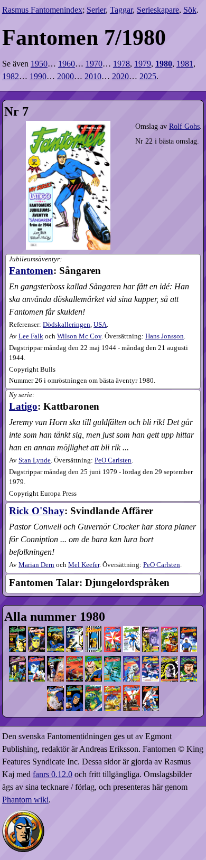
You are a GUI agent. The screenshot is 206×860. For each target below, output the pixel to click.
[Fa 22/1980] (74, 696)
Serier (96, 9)
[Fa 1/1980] (17, 636)
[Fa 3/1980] (55, 636)
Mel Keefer (83, 565)
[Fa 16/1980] (112, 666)
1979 (142, 63)
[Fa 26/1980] (150, 696)
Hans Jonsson (164, 336)
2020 (120, 76)
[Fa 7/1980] (131, 636)
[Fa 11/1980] (17, 666)
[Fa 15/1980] (93, 666)
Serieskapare (158, 9)
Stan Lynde (34, 460)
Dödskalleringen (66, 324)
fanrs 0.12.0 (52, 774)
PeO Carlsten (113, 460)
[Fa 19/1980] (169, 666)
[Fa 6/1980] (112, 636)
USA (100, 324)
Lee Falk (30, 336)
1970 (94, 63)
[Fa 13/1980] (55, 666)
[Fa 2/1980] (36, 636)
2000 (65, 76)
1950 (39, 63)
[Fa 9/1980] (169, 636)
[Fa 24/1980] (112, 696)
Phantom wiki (25, 799)
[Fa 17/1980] (131, 666)
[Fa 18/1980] (150, 666)
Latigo (23, 406)
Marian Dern (36, 565)
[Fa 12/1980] (36, 666)
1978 (121, 63)
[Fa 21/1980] (55, 696)
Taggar (121, 9)
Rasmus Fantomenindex (42, 9)
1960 (66, 63)
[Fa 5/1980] (93, 636)
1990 (38, 76)
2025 (147, 76)
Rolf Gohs (184, 126)
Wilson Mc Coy (79, 336)
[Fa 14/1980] (74, 666)
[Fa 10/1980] (188, 636)
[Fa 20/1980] (188, 666)
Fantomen (31, 270)
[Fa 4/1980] (74, 636)
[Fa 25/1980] (131, 696)
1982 (10, 76)
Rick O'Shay (36, 510)
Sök (189, 9)
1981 (184, 63)
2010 (93, 76)
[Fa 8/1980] (150, 636)
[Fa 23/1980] (93, 696)
